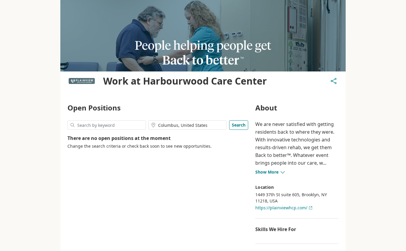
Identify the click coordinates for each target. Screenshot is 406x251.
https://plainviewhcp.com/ (281, 208)
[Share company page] (334, 81)
